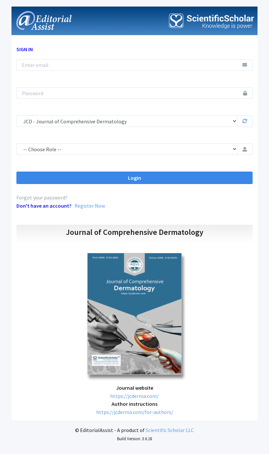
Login (134, 178)
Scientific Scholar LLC (170, 430)
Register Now (89, 205)
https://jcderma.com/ (134, 396)
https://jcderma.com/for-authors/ (134, 412)
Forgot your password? (42, 197)
